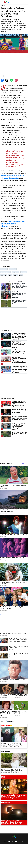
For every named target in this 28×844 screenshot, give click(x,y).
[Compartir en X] (6, 80)
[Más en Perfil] (9, 721)
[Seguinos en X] (12, 842)
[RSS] (19, 841)
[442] (14, 837)
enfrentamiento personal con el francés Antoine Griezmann (13, 223)
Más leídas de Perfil (8, 398)
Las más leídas (6, 331)
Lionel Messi (4, 268)
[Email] (16, 80)
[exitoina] (14, 726)
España (21, 275)
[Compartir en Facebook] (2, 80)
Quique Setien (15, 272)
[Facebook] (9, 842)
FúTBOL (3, 6)
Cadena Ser (3, 275)
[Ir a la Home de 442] (6, 2)
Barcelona (23, 272)
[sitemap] (22, 841)
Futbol (15, 275)
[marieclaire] (14, 752)
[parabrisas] (14, 803)
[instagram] (5, 842)
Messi (10, 275)
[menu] (2, 1)
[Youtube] (16, 841)
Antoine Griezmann (5, 272)
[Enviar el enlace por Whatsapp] (11, 80)
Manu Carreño (12, 268)
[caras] (14, 777)
